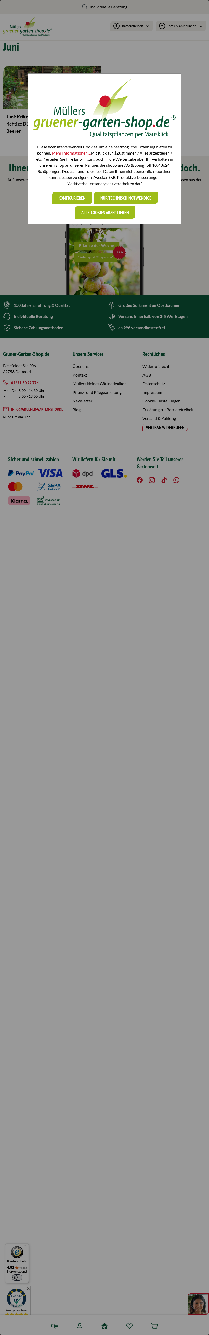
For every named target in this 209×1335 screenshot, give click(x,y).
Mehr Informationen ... (71, 152)
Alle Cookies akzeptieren (105, 212)
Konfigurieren (72, 198)
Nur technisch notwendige (125, 198)
